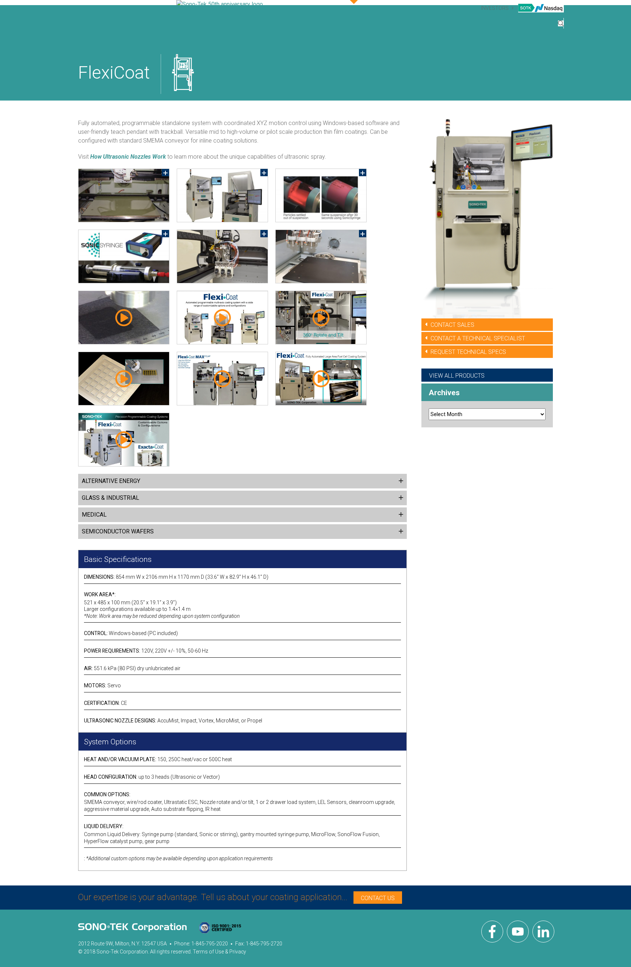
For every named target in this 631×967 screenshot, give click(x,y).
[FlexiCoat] (222, 195)
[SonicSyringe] (123, 256)
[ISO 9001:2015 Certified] (220, 929)
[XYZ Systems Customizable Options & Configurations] (123, 439)
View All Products (457, 375)
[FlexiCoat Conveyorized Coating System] (321, 378)
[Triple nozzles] (222, 256)
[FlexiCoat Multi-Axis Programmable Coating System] (222, 317)
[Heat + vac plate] (321, 256)
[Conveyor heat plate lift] (123, 195)
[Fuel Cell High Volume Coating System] (222, 378)
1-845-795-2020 (209, 944)
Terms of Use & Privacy (219, 952)
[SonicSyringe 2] (321, 195)
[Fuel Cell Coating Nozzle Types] (123, 317)
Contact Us (378, 898)
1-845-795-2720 (264, 944)
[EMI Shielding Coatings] (123, 378)
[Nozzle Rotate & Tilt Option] (321, 317)
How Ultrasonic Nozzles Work (128, 156)
